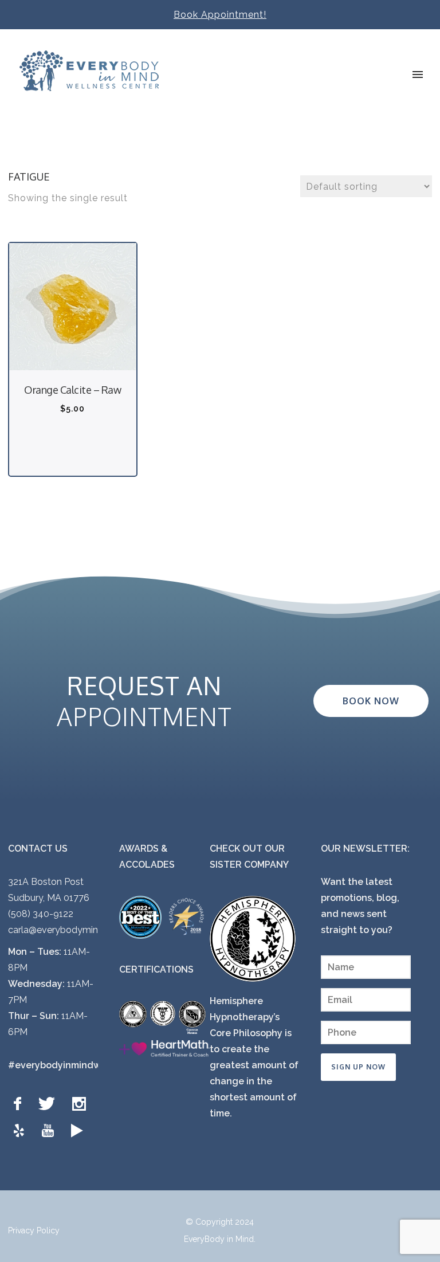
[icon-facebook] (20, 1104)
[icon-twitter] (49, 1104)
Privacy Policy (34, 1230)
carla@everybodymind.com (66, 929)
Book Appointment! (220, 14)
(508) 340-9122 (40, 913)
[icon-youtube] (50, 1131)
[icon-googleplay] (77, 1131)
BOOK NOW (371, 701)
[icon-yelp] (22, 1131)
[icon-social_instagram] (82, 1104)
